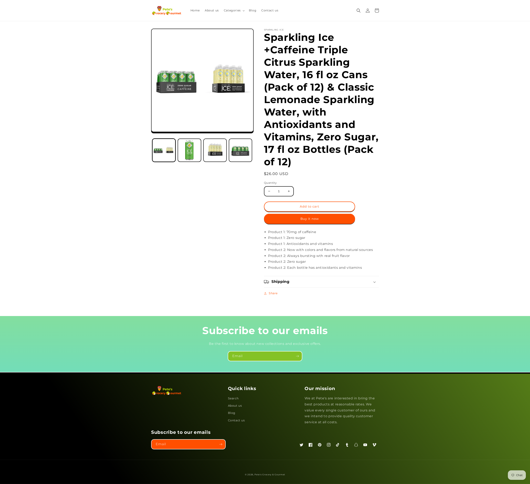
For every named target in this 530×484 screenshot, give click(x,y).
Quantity (270, 182)
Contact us (236, 420)
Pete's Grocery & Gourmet (269, 474)
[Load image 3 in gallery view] (215, 150)
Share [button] (273, 293)
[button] (233, 10)
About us (235, 405)
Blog (231, 413)
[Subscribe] (297, 356)
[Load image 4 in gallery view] (240, 150)
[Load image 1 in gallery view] (164, 150)
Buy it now (309, 219)
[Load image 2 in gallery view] (189, 150)
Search (233, 398)
